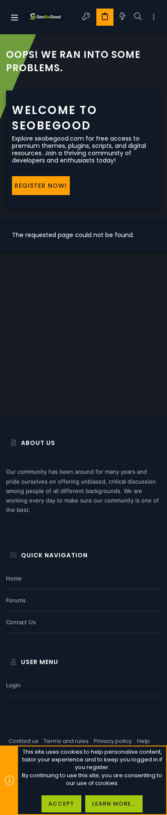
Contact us (21, 622)
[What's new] (122, 17)
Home (14, 578)
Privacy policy (113, 741)
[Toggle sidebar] (153, 17)
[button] (14, 17)
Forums (16, 600)
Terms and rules (66, 741)
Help (143, 741)
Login (13, 685)
